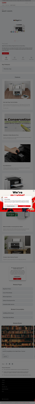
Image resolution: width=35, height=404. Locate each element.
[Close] (33, 191)
